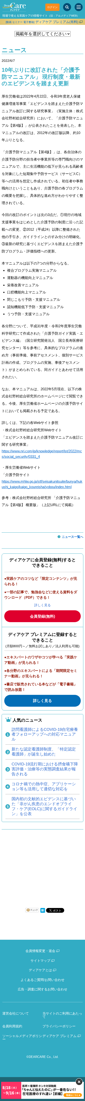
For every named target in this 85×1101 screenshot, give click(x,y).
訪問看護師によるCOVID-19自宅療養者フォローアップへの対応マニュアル (45, 734)
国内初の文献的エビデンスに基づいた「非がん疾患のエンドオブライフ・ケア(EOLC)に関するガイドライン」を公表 (44, 806)
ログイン (52, 7)
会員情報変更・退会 (40, 951)
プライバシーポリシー (59, 1026)
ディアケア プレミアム (59, 1036)
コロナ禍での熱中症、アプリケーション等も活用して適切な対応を (44, 786)
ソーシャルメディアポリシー (22, 1037)
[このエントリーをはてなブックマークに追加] (42, 911)
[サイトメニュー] (79, 7)
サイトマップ (40, 960)
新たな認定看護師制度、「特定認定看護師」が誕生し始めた (44, 751)
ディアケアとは (40, 970)
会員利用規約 (12, 1026)
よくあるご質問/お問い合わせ (42, 979)
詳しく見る (42, 605)
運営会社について (15, 1013)
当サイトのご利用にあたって (62, 1015)
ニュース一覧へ (72, 537)
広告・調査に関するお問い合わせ (42, 989)
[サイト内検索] (67, 7)
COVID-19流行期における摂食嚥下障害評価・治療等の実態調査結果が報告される (45, 769)
